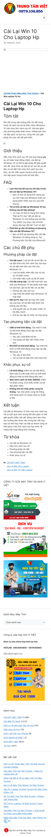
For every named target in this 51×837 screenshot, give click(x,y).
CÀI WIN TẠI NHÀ (12, 721)
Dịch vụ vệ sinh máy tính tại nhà (19, 725)
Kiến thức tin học (12, 729)
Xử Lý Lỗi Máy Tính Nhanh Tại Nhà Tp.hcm (24, 785)
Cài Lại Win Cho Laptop (18, 466)
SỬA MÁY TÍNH (11, 742)
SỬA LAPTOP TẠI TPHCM (16, 733)
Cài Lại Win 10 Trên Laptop (19, 470)
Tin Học (7, 746)
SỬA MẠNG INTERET (14, 737)
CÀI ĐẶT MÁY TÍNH (16, 462)
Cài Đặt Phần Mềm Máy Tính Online (21, 93)
